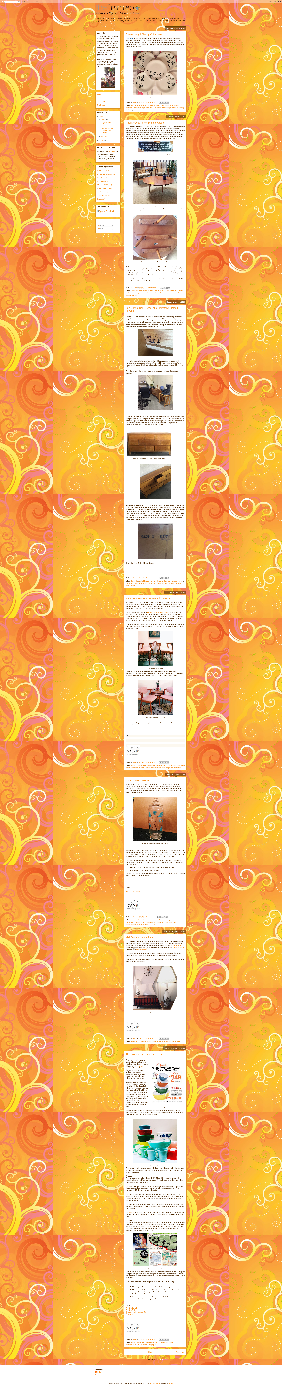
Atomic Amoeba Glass (137, 780)
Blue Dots (132, 1212)
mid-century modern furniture (170, 105)
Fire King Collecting (132, 1308)
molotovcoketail (155, 1383)
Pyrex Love (130, 1314)
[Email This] (160, 102)
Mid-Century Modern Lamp (140, 937)
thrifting (181, 108)
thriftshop (136, 110)
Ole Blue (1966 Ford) (104, 185)
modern (159, 108)
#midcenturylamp (175, 945)
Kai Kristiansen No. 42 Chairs (146, 765)
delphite (138, 1342)
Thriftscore (129, 38)
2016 (102, 117)
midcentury (129, 108)
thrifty (147, 924)
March (103, 119)
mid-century (143, 105)
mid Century (134, 105)
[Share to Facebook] (166, 102)
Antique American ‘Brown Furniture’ (158, 612)
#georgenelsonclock (142, 949)
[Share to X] (164, 102)
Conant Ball (134, 581)
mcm (140, 290)
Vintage (134, 295)
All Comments (105, 229)
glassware (146, 920)
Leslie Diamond (144, 581)
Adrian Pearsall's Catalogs (106, 174)
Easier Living (101, 101)
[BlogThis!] (162, 102)
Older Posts (180, 1352)
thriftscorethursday (132, 924)
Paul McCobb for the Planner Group (145, 122)
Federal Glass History (133, 891)
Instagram (111, 151)
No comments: (151, 102)
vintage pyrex (152, 1345)
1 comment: (150, 917)
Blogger (171, 1383)
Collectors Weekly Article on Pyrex (137, 1312)
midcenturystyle (151, 108)
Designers (100, 98)
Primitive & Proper (103, 192)
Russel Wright (166, 108)
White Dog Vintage (103, 195)
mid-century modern (154, 105)
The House (101, 105)
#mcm (166, 943)
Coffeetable (134, 290)
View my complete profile (103, 1375)
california (139, 920)
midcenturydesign (139, 108)
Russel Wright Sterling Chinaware (144, 34)
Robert (99, 1372)
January (104, 136)
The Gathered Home (104, 188)
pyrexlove (144, 1345)
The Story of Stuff (103, 181)
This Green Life (102, 178)
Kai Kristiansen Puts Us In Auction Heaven (148, 598)
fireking (129, 1068)
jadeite (149, 1342)
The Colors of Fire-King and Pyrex (144, 1054)
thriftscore (129, 110)
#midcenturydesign (178, 947)
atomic (133, 920)
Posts (102, 225)
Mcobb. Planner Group (150, 290)
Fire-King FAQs (131, 1310)
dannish (133, 765)
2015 (102, 140)
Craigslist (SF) (102, 199)
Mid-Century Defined (104, 171)
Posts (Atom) (160, 1359)
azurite (133, 1342)
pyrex (141, 1066)
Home (150, 1352)
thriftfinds (175, 108)
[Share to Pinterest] (168, 102)
